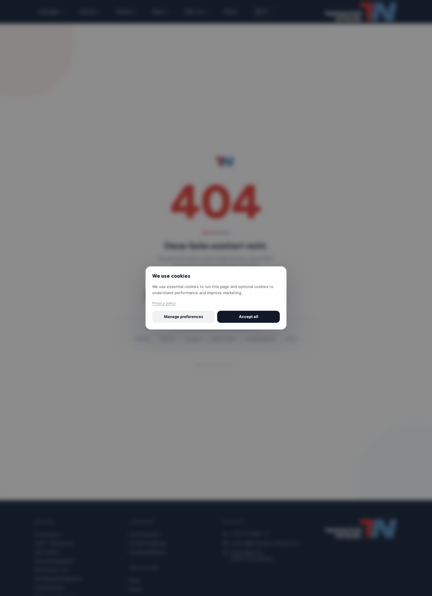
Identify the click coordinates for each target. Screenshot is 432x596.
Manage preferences (183, 316)
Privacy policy (164, 303)
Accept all (248, 316)
